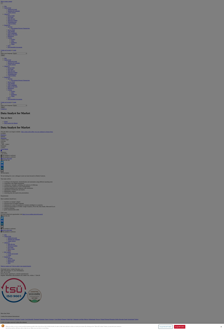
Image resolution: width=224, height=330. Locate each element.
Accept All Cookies (179, 326)
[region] (112, 327)
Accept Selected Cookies (166, 326)
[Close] (221, 327)
